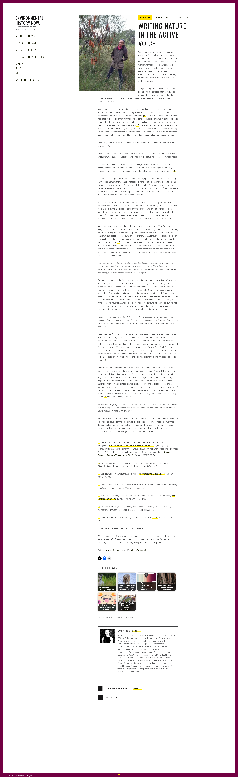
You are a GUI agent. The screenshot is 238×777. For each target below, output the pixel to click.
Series (33, 49)
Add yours (137, 688)
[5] (119, 242)
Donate (33, 43)
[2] (138, 125)
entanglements (105, 618)
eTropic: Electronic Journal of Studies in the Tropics (131, 445)
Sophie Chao (161, 17)
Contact (21, 43)
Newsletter (36, 56)
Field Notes (145, 17)
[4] (116, 212)
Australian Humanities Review (152, 474)
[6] (105, 360)
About (20, 36)
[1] (144, 116)
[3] (175, 171)
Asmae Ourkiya (112, 550)
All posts (136, 631)
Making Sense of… (20, 68)
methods (129, 618)
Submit (20, 49)
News (31, 36)
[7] (105, 397)
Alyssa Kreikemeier (139, 550)
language (119, 618)
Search (39, 80)
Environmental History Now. (29, 20)
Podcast (21, 56)
